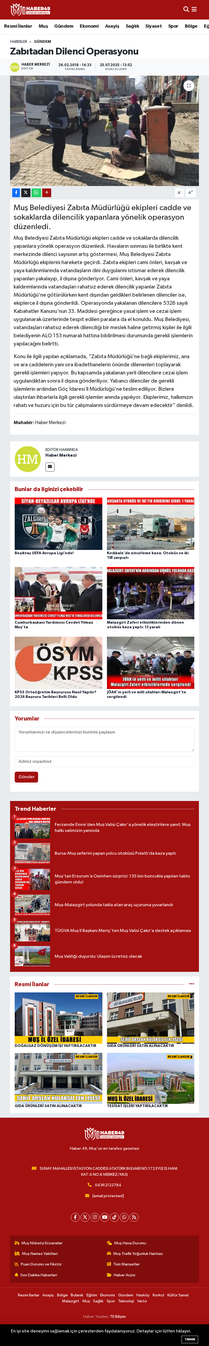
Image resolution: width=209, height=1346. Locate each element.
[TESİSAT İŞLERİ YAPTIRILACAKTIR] (151, 1078)
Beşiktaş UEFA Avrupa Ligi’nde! (44, 553)
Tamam (190, 1339)
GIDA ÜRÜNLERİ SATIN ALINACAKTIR (140, 1046)
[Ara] (186, 9)
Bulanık (77, 1295)
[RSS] (134, 1217)
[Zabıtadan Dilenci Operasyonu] (104, 131)
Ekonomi (89, 26)
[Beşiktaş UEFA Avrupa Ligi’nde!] (58, 523)
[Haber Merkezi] (28, 459)
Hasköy (142, 1295)
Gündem (63, 26)
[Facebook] (75, 1217)
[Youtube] (104, 1217)
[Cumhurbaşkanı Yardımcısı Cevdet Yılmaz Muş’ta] (58, 593)
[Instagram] (94, 1217)
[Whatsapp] (124, 1217)
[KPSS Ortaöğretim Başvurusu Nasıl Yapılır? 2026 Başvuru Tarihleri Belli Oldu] (58, 662)
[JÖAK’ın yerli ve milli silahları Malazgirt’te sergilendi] (151, 662)
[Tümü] (191, 984)
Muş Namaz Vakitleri (40, 1254)
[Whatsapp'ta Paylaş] (36, 192)
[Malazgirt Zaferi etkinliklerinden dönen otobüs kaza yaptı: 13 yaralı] (151, 593)
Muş (43, 26)
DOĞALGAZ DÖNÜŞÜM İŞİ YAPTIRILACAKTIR (55, 1046)
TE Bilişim (118, 1317)
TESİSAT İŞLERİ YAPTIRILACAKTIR (137, 1106)
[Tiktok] (114, 1217)
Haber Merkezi (60, 455)
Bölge (191, 26)
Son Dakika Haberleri (38, 1275)
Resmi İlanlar (18, 26)
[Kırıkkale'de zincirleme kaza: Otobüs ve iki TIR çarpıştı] (151, 523)
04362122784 (108, 1185)
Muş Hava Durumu (130, 1243)
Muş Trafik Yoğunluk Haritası (138, 1254)
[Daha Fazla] (46, 192)
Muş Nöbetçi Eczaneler (42, 1243)
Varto (142, 1301)
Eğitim (92, 1295)
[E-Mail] (49, 467)
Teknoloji (126, 1301)
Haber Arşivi (124, 1275)
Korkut (158, 1295)
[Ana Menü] (194, 9)
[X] (85, 1217)
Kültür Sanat (178, 1295)
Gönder (27, 777)
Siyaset (153, 26)
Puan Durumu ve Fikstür (41, 1264)
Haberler (18, 42)
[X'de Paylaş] (25, 192)
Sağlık (132, 26)
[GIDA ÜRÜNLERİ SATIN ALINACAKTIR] (151, 1017)
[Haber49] (30, 9)
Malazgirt (70, 1301)
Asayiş (112, 26)
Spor (173, 26)
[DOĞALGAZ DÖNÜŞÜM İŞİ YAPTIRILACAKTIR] (58, 1017)
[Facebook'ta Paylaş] (16, 192)
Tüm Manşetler (126, 1264)
